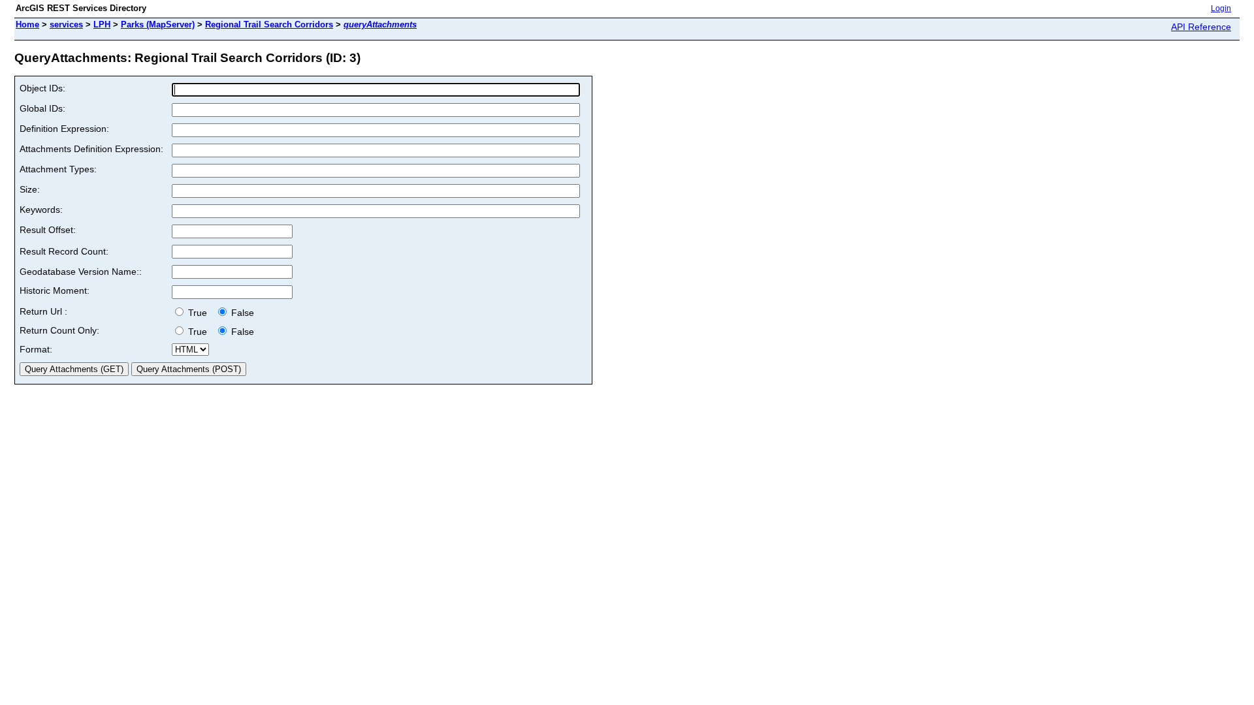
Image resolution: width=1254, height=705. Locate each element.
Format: (36, 349)
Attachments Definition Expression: (91, 149)
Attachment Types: (58, 169)
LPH (101, 24)
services (66, 24)
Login (1221, 8)
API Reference (1201, 27)
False (241, 312)
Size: (30, 189)
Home (27, 24)
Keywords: (41, 209)
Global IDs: (42, 108)
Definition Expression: (64, 128)
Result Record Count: (64, 251)
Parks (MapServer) (158, 24)
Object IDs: (42, 88)
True (198, 312)
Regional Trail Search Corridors (269, 24)
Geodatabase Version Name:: (81, 271)
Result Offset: (48, 230)
